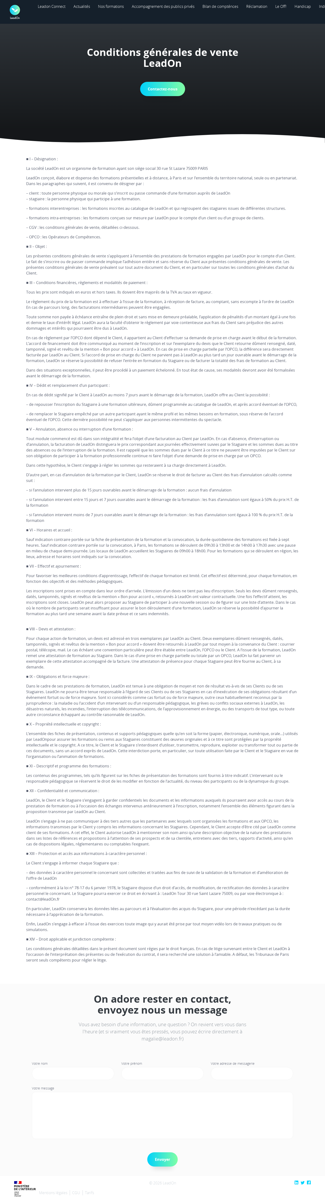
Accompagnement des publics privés (163, 6)
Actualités (82, 6)
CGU (76, 1192)
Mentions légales (53, 1192)
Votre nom (40, 1063)
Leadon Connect (51, 6)
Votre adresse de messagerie (233, 1063)
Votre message (43, 1088)
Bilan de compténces (220, 6)
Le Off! (280, 6)
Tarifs (89, 1192)
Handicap (303, 6)
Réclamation (256, 6)
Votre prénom (131, 1063)
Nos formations (111, 6)
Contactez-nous (162, 89)
